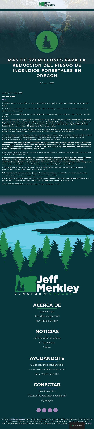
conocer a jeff (47, 311)
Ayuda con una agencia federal (47, 365)
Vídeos (47, 347)
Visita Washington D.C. (47, 374)
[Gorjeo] (55, 410)
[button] (47, 9)
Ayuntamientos (47, 391)
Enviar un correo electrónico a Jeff (47, 369)
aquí (89, 423)
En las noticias (47, 342)
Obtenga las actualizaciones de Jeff (47, 396)
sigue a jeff (47, 400)
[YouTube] (50, 410)
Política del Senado (17, 419)
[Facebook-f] (38, 410)
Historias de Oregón (47, 321)
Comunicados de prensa (47, 338)
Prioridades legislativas (47, 316)
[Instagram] (44, 410)
